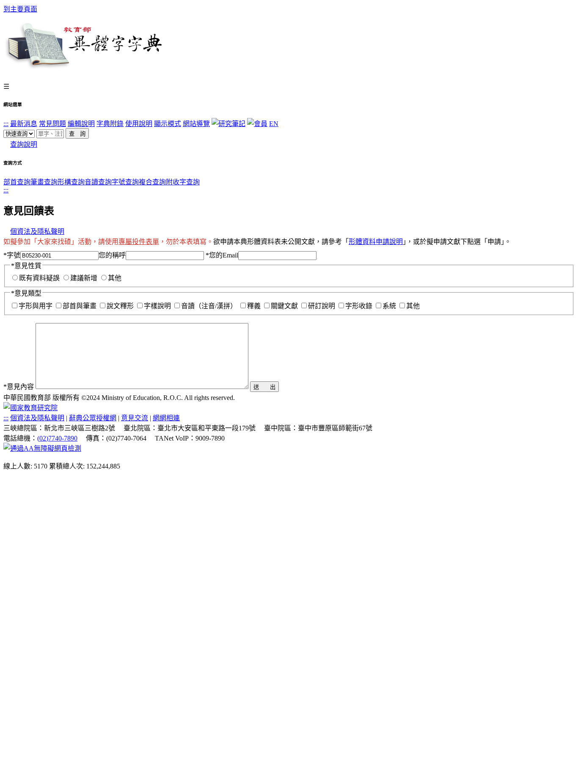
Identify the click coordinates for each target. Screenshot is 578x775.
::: (5, 123)
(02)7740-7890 (57, 438)
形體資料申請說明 (376, 241)
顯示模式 (167, 123)
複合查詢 (152, 182)
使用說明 (138, 123)
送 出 (264, 387)
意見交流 (134, 418)
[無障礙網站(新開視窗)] (42, 448)
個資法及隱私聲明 (37, 231)
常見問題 (52, 123)
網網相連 (166, 418)
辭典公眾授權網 (92, 418)
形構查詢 (71, 182)
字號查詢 (125, 182)
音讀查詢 (98, 182)
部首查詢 (16, 182)
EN (273, 123)
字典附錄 (110, 123)
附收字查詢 (183, 182)
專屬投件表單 (138, 241)
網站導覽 (196, 123)
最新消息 (23, 123)
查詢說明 (23, 144)
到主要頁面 (20, 9)
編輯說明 (81, 123)
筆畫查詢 (44, 182)
